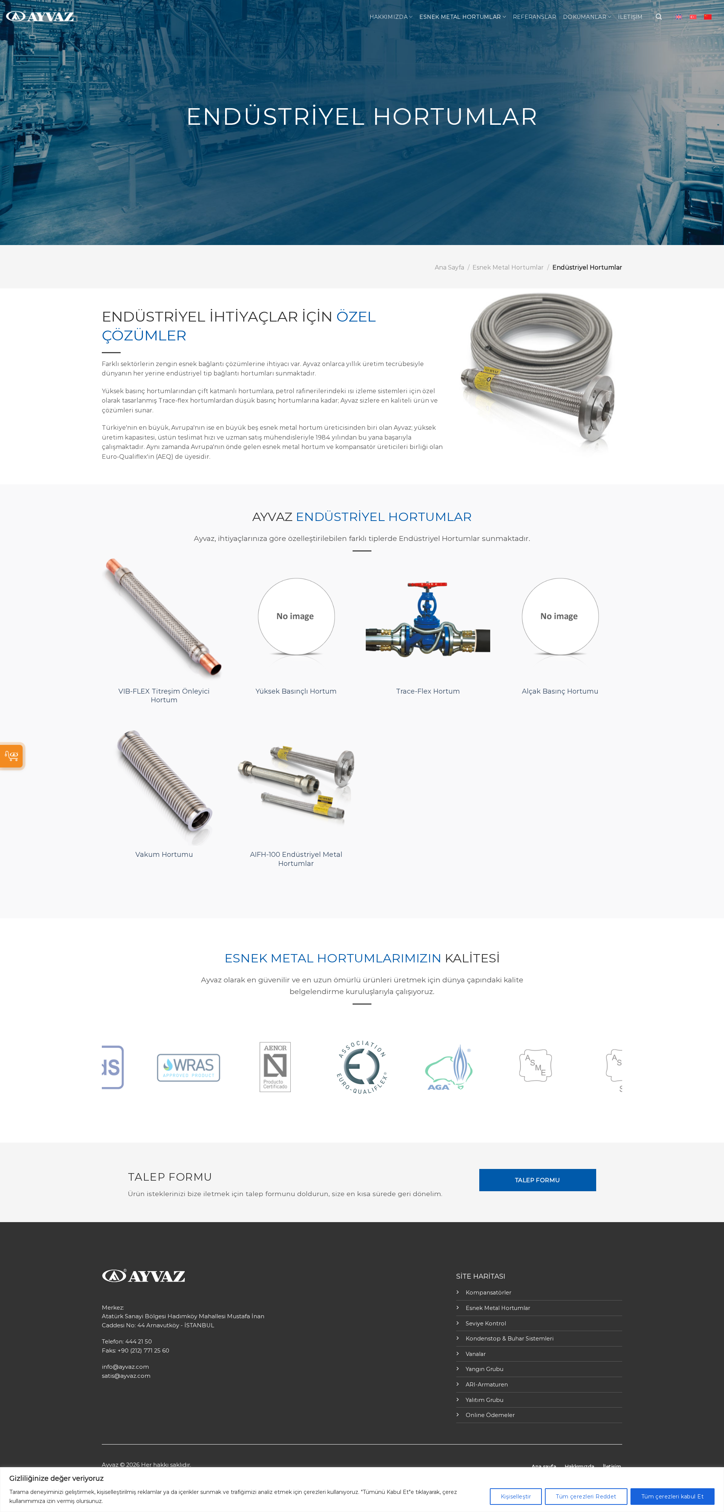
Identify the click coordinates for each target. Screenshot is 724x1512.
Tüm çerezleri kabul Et (672, 1496)
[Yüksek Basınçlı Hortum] (296, 620)
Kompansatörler (488, 1292)
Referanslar (534, 17)
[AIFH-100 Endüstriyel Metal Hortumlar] (296, 783)
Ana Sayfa (449, 267)
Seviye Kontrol (486, 1323)
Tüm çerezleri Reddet (586, 1496)
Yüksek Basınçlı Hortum (296, 691)
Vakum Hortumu (164, 854)
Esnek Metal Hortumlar (460, 17)
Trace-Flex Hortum (428, 691)
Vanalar (476, 1354)
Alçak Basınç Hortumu (560, 691)
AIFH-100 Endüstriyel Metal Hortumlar (296, 858)
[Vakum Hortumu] (164, 783)
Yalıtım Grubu (484, 1400)
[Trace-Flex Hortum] (428, 620)
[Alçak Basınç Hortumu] (560, 620)
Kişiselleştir (516, 1496)
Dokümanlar (584, 17)
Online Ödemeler (490, 1415)
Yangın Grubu (484, 1369)
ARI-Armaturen (487, 1384)
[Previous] (95, 1067)
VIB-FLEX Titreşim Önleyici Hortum (164, 695)
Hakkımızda (389, 17)
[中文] (707, 16)
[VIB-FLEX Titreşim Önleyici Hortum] (164, 620)
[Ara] (659, 16)
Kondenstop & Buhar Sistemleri (510, 1338)
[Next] (629, 1067)
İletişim (630, 17)
